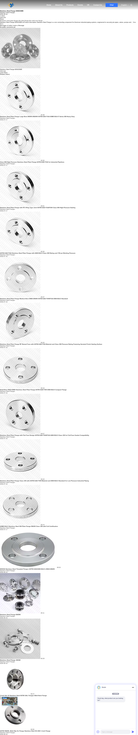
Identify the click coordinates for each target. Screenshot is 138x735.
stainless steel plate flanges (9, 20)
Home (49, 5)
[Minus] (133, 687)
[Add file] (98, 732)
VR (88, 5)
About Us (58, 5)
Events (80, 5)
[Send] (133, 732)
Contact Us (97, 5)
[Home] (11, 5)
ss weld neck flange (36, 20)
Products (70, 5)
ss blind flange (24, 20)
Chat (111, 5)
